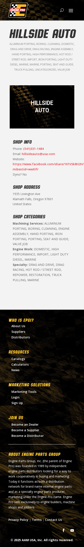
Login (15, 397)
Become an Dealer (25, 424)
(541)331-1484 (33, 149)
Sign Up (17, 403)
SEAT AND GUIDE (63, 64)
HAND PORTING (21, 54)
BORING (41, 44)
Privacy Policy (18, 520)
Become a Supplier (25, 430)
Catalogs (18, 359)
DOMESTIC (67, 44)
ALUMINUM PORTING (22, 44)
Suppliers (18, 332)
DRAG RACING (41, 49)
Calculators (20, 364)
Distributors (20, 337)
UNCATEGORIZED (45, 69)
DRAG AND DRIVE (20, 49)
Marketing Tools (23, 392)
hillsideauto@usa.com (38, 154)
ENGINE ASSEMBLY (62, 49)
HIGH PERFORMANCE (45, 54)
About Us (18, 326)
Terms (37, 520)
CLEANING (54, 44)
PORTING (45, 64)
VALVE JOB (64, 69)
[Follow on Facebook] (63, 530)
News (15, 370)
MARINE (23, 64)
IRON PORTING (47, 59)
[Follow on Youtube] (72, 530)
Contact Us (53, 520)
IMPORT (32, 59)
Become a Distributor (27, 436)
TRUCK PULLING (24, 69)
